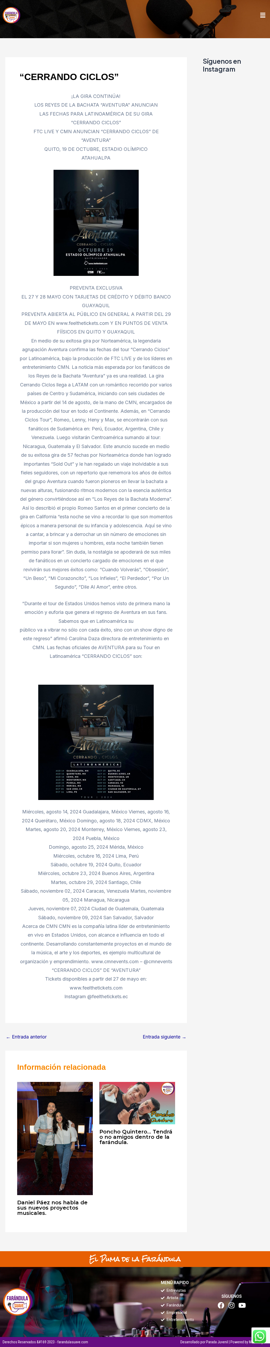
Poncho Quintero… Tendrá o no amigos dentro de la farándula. (135, 1137)
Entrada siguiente (164, 1037)
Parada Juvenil (217, 1342)
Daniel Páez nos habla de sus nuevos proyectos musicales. (52, 1207)
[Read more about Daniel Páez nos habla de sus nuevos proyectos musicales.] (55, 1138)
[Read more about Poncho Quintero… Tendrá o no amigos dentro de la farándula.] (137, 1102)
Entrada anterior (26, 1037)
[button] (262, 15)
